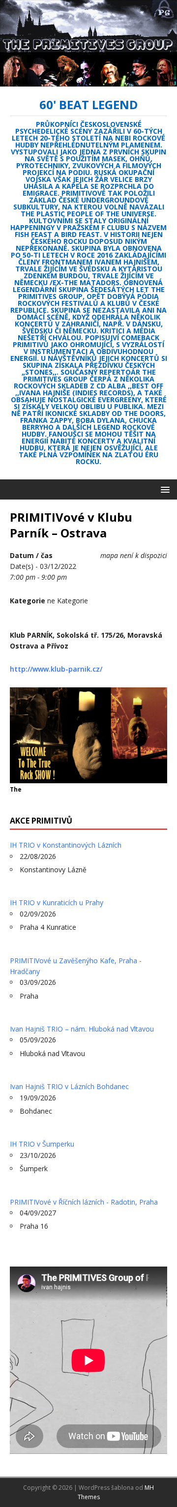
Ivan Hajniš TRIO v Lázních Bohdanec (69, 1086)
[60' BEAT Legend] (88, 81)
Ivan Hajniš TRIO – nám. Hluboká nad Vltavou (82, 1029)
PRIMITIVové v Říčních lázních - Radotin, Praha (84, 1202)
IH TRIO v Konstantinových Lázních (65, 845)
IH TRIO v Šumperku (42, 1144)
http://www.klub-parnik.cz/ (56, 669)
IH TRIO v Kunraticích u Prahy (56, 902)
